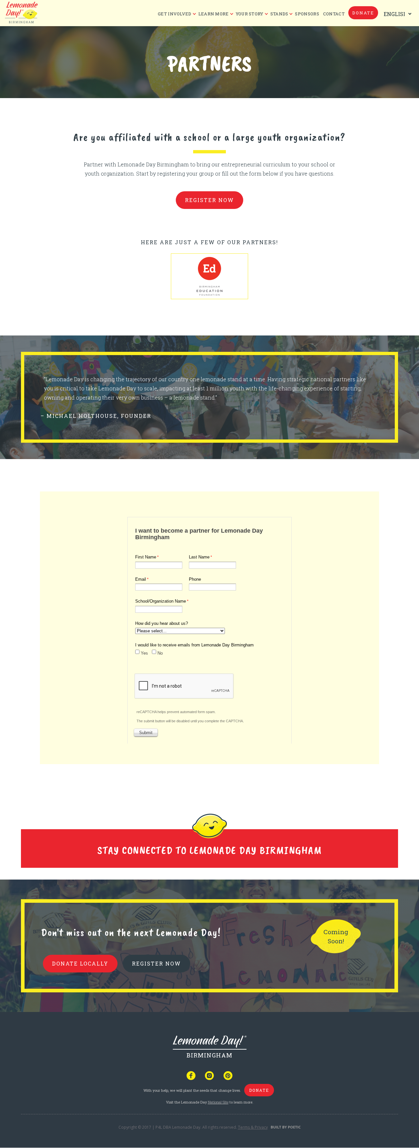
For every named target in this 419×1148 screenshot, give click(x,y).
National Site (218, 1102)
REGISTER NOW (156, 963)
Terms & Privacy (253, 1127)
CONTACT (334, 14)
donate (363, 13)
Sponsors (307, 14)
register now (209, 200)
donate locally (80, 963)
